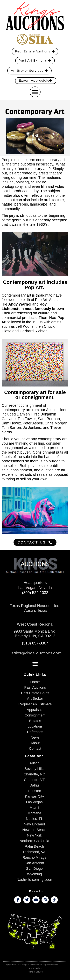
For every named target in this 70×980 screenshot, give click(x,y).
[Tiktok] (54, 899)
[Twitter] (26, 899)
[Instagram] (45, 899)
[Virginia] (53, 931)
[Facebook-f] (17, 899)
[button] (35, 91)
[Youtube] (36, 899)
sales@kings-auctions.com (36, 653)
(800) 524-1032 (35, 592)
